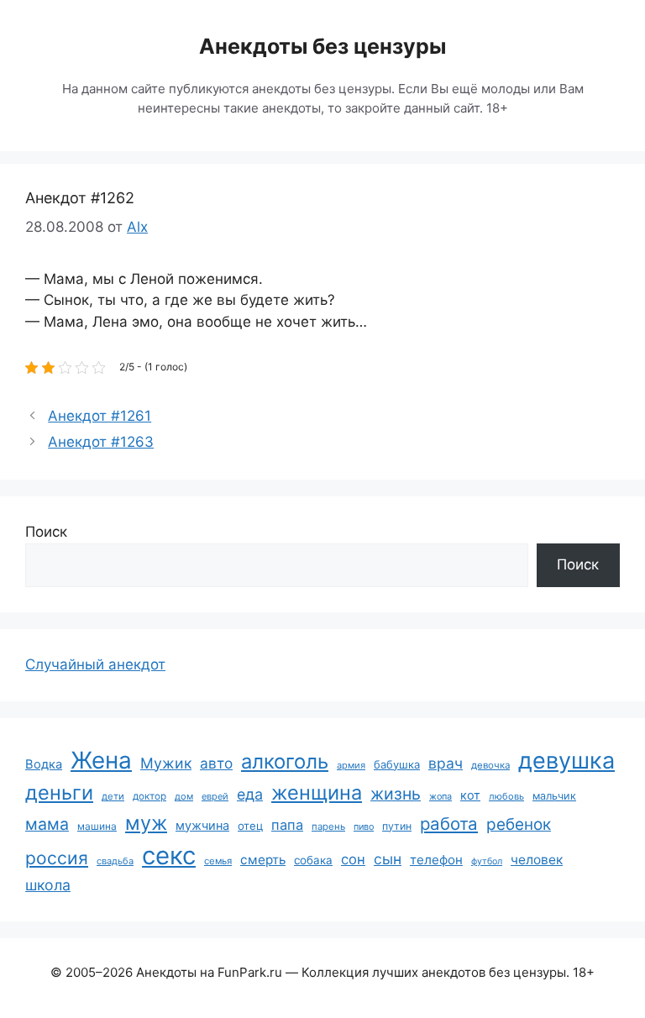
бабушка (397, 764)
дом (184, 796)
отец (250, 825)
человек (537, 860)
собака (313, 860)
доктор (149, 796)
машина (97, 826)
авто (216, 763)
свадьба (115, 861)
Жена (101, 760)
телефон (436, 860)
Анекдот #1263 (101, 441)
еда (250, 794)
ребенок (518, 824)
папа (287, 824)
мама (47, 824)
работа (449, 823)
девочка (490, 765)
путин (397, 826)
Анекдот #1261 (99, 415)
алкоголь (284, 761)
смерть (263, 860)
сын (387, 859)
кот (470, 795)
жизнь (395, 794)
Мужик (165, 763)
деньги (59, 792)
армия (351, 765)
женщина (316, 792)
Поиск (46, 531)
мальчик (554, 796)
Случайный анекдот (95, 664)
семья (218, 861)
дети (113, 796)
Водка (43, 764)
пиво (364, 826)
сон (353, 859)
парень (328, 826)
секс (169, 855)
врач (445, 763)
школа (48, 885)
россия (56, 857)
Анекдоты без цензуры (322, 46)
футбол (486, 861)
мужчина (202, 825)
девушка (566, 760)
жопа (440, 796)
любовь (506, 796)
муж (146, 823)
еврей (215, 796)
